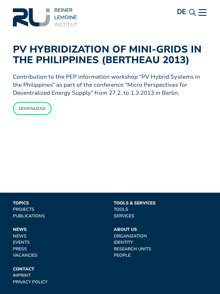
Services (124, 216)
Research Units (132, 249)
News (20, 229)
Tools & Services (135, 203)
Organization (130, 236)
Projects (23, 209)
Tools (121, 209)
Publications (29, 216)
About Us (125, 229)
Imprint (22, 275)
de (181, 11)
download (32, 108)
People (122, 255)
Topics (21, 203)
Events (21, 242)
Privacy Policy (30, 282)
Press (20, 249)
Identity (123, 242)
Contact (23, 269)
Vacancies (25, 255)
